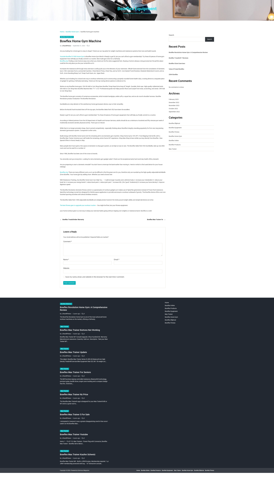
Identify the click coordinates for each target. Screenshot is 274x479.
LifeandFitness (66, 46)
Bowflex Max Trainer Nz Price (74, 394)
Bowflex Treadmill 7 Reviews (178, 58)
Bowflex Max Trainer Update (73, 352)
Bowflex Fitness (174, 132)
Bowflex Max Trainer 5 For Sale (75, 414)
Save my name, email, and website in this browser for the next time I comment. (94, 277)
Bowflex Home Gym (67, 37)
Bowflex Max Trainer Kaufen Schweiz (77, 454)
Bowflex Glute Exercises (177, 63)
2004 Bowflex (173, 74)
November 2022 (174, 105)
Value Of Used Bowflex (176, 69)
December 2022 (174, 102)
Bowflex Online (174, 140)
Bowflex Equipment (137, 8)
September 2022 (174, 112)
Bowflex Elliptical (174, 123)
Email (116, 260)
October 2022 (173, 108)
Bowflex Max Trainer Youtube (74, 434)
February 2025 (174, 99)
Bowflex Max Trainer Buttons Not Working (80, 330)
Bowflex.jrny (64, 61)
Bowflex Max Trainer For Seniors (75, 372)
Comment (67, 242)
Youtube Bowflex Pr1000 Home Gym (72, 56)
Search (171, 35)
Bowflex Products (175, 145)
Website (66, 268)
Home (167, 302)
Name (66, 260)
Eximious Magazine (83, 470)
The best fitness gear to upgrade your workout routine (78, 205)
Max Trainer (173, 149)
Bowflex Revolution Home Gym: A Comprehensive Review (188, 52)
